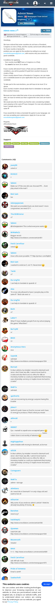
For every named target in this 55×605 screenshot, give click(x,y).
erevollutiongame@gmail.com (14, 53)
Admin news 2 (10, 30)
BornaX (14, 367)
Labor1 (14, 318)
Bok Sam (8, 143)
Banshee (14, 510)
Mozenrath (15, 539)
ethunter (15, 499)
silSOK (13, 450)
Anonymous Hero (18, 347)
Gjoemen (14, 528)
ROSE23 (14, 174)
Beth (13, 309)
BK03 (13, 338)
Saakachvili (16, 577)
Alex (12, 289)
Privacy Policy (13, 602)
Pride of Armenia (18, 568)
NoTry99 (14, 329)
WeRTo (14, 387)
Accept (47, 584)
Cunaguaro (16, 470)
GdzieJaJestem (17, 203)
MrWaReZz (15, 232)
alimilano (15, 488)
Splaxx (13, 183)
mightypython (17, 441)
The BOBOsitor (17, 214)
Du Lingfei (15, 280)
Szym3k (14, 356)
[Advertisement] (28, 153)
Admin (20, 16)
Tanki (13, 271)
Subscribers (27, 23)
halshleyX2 (15, 519)
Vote (46, 30)
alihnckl (14, 418)
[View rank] (28, 19)
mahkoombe (9, 146)
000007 (14, 427)
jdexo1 (13, 407)
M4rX (13, 548)
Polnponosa (34, 143)
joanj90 (14, 165)
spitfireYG (15, 396)
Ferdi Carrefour (17, 243)
